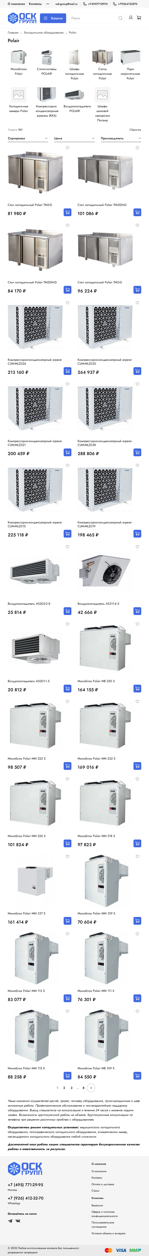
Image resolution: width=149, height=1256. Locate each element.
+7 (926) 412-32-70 (25, 1198)
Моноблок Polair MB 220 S (96, 681)
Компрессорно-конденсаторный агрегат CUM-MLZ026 (35, 361)
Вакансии (97, 1205)
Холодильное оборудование (43, 32)
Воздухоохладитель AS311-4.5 (98, 603)
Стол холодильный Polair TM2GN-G (32, 282)
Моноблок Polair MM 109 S (96, 913)
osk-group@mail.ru (66, 4)
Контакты (35, 4)
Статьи (95, 1191)
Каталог (57, 18)
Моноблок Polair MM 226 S (27, 836)
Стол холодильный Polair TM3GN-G (102, 205)
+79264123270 (127, 4)
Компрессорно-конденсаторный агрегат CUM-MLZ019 (105, 524)
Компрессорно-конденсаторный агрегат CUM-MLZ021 (35, 443)
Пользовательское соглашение (103, 1224)
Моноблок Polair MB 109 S (96, 1068)
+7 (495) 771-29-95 (25, 1185)
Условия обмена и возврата (108, 1233)
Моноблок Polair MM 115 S (26, 1068)
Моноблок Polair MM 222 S (27, 758)
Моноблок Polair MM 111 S (96, 991)
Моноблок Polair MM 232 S (96, 758)
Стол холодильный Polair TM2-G (30, 205)
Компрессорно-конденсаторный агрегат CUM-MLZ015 (35, 524)
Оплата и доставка (103, 1184)
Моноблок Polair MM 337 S (26, 913)
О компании (16, 4)
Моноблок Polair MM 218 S (96, 836)
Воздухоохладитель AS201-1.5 (28, 681)
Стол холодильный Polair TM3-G (100, 282)
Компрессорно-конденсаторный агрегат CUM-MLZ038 (105, 443)
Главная (13, 32)
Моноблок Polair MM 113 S (26, 991)
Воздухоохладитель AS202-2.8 (29, 603)
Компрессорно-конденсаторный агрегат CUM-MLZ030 (105, 361)
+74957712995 (97, 4)
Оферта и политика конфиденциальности (105, 1214)
